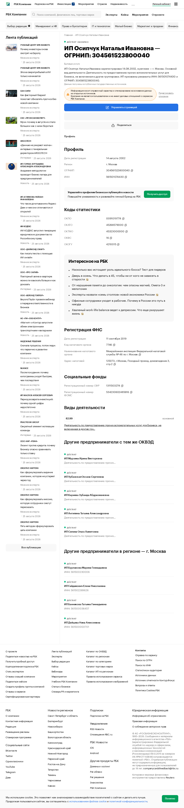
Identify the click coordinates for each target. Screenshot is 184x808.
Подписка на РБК (44, 4)
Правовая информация (144, 721)
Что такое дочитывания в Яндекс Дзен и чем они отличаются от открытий (38, 207)
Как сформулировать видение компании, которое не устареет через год (37, 476)
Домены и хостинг (100, 766)
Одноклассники (14, 761)
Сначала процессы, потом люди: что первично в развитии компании (38, 349)
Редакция (11, 726)
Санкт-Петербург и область (63, 715)
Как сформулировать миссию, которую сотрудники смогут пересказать (36, 502)
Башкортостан (56, 731)
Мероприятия (86, 4)
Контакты (140, 650)
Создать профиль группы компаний (25, 686)
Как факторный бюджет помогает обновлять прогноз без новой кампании (38, 98)
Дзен (8, 777)
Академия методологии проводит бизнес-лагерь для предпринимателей (36, 174)
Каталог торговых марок (99, 666)
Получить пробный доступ (20, 661)
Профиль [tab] (69, 136)
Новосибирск (55, 726)
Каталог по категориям (98, 661)
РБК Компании (22, 4)
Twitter (9, 755)
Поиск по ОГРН (143, 660)
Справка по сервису (146, 655)
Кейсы (124, 15)
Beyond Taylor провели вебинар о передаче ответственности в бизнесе (37, 303)
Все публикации (31, 547)
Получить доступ (157, 194)
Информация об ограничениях (149, 715)
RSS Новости (97, 729)
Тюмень (52, 774)
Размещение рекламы (17, 731)
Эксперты (111, 15)
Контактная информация (19, 721)
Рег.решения (97, 777)
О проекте (158, 15)
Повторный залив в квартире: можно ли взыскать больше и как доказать (38, 280)
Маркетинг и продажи (150, 26)
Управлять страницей (124, 107)
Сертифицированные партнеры (23, 696)
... (133, 3)
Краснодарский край (59, 748)
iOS (92, 747)
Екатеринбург (55, 721)
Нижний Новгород (58, 753)
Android (94, 753)
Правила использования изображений (107, 681)
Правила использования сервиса (104, 676)
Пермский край (56, 758)
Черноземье (54, 780)
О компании (12, 715)
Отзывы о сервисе (15, 691)
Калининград (55, 742)
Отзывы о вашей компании (20, 676)
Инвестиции (64, 4)
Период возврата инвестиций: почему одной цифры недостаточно (36, 403)
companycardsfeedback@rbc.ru (160, 768)
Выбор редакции (17, 26)
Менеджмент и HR (46, 26)
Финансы (173, 26)
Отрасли (102, 4)
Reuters (170, 777)
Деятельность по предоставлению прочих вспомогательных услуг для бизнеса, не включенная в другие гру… (112, 427)
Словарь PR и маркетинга (65, 691)
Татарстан (53, 769)
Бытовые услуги (72, 63)
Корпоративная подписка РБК (22, 666)
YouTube (10, 766)
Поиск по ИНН (143, 665)
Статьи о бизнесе (61, 686)
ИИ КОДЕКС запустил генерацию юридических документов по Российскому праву (38, 234)
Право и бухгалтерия (74, 26)
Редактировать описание (166, 94)
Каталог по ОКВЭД (96, 651)
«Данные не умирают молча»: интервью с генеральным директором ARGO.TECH (36, 148)
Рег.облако (96, 771)
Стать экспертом (15, 671)
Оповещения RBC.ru (101, 734)
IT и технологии (101, 26)
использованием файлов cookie (87, 801)
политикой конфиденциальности (128, 801)
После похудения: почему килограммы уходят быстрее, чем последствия (36, 376)
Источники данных (145, 675)
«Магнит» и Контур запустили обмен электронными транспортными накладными (36, 326)
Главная (68, 34)
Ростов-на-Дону (56, 764)
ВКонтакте (11, 750)
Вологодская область (59, 737)
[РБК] (8, 4)
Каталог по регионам (97, 656)
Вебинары (57, 671)
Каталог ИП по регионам (99, 671)
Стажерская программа (18, 737)
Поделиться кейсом (16, 681)
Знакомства (96, 782)
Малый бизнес (123, 26)
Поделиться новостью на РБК (21, 656)
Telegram (10, 772)
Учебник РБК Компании (64, 681)
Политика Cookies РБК (147, 690)
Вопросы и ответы (145, 685)
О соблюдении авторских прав (149, 726)
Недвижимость (119, 4)
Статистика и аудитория (148, 670)
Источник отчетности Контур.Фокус (155, 680)
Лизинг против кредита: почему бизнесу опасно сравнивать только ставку (37, 449)
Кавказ (51, 785)
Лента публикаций (22, 37)
